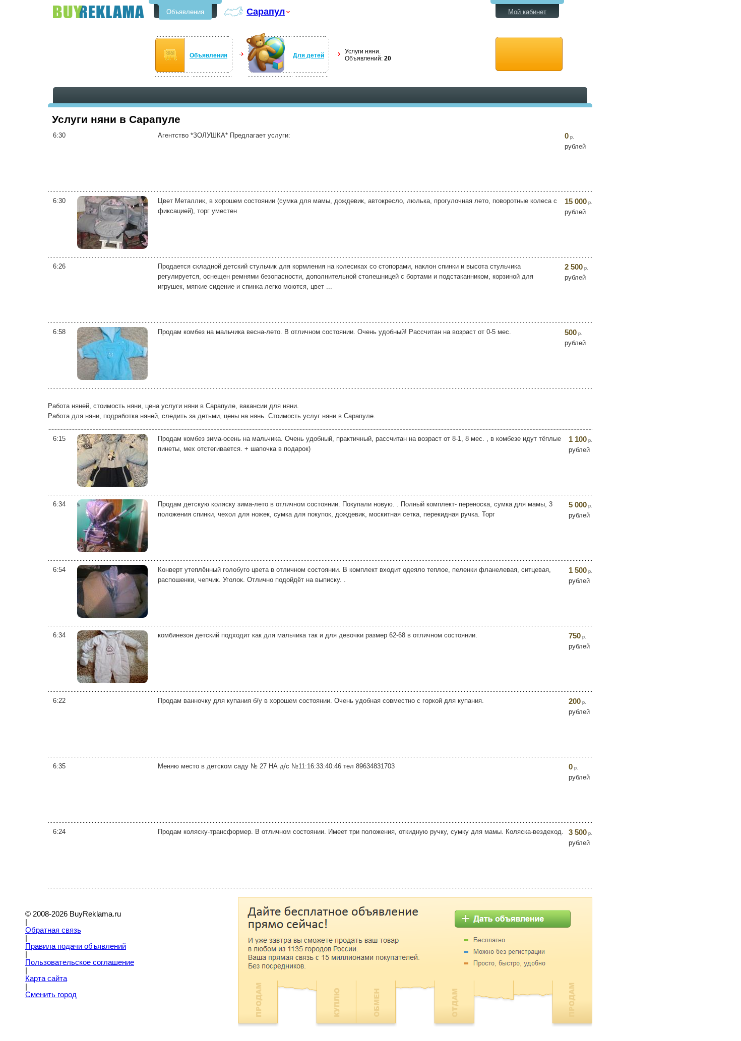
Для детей (308, 55)
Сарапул (265, 11)
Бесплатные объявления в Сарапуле (98, 12)
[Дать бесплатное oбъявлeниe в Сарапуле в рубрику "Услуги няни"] (529, 54)
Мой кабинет (527, 12)
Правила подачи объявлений (75, 946)
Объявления (185, 12)
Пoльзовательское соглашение (79, 962)
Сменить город (51, 995)
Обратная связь (53, 930)
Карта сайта (46, 978)
